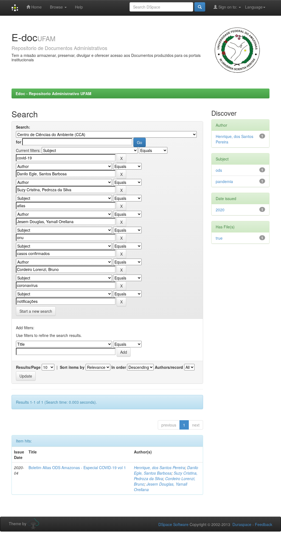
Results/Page (28, 367)
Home (36, 7)
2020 (220, 209)
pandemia (224, 181)
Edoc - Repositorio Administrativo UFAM (53, 93)
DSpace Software (173, 524)
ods (219, 170)
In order (118, 367)
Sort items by (72, 367)
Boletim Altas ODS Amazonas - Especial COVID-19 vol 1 (77, 467)
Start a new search (35, 311)
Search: (23, 127)
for (18, 142)
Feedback (263, 524)
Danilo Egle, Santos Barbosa (166, 470)
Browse (57, 7)
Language (254, 7)
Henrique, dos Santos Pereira (159, 467)
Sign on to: (227, 7)
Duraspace (241, 524)
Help (79, 7)
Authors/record (169, 367)
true (219, 238)
